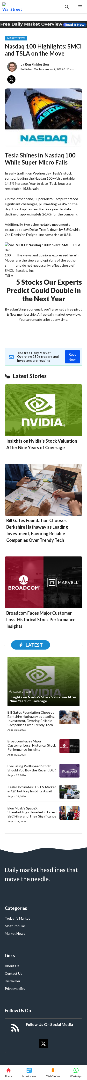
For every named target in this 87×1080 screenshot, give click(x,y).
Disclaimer (12, 981)
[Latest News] (29, 1072)
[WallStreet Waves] (12, 6)
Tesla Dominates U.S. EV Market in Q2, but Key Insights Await (31, 789)
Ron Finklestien (37, 64)
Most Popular (15, 926)
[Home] (8, 1072)
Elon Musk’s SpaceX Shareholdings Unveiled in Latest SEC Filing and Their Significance (32, 812)
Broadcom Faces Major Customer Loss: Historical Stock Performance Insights (40, 619)
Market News (16, 38)
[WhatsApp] (76, 1072)
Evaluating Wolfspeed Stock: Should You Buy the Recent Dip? (31, 768)
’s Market (23, 918)
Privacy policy (15, 988)
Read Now (72, 356)
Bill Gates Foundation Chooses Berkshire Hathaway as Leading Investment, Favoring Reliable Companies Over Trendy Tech (31, 718)
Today (9, 918)
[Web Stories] (53, 1072)
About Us (12, 966)
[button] (66, 6)
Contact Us (13, 973)
